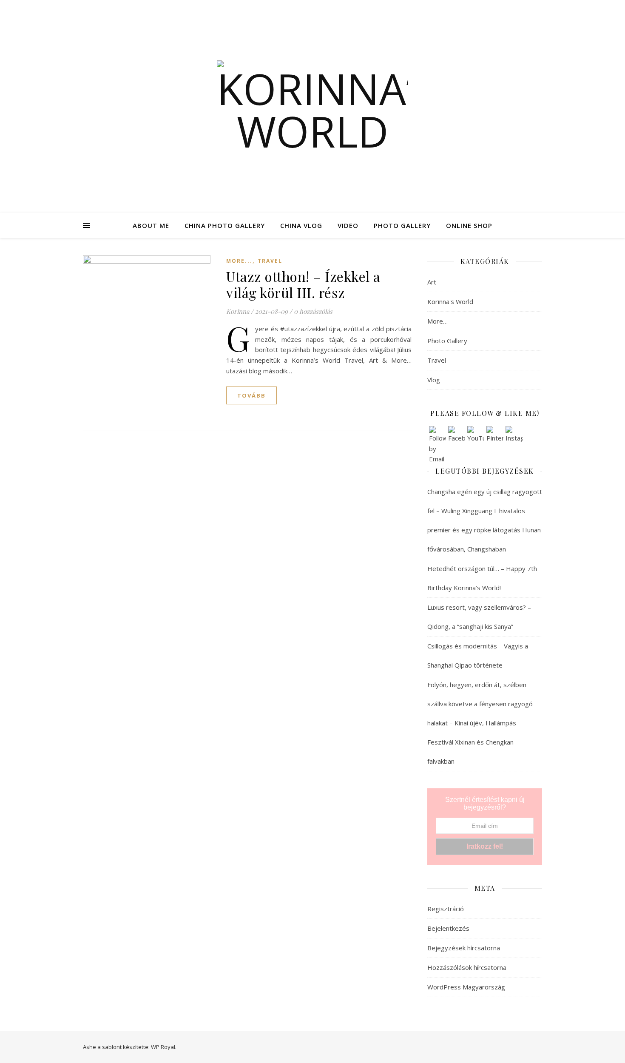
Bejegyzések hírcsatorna (463, 948)
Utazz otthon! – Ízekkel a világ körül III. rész (303, 284)
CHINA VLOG (301, 225)
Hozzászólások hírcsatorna (466, 967)
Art (431, 282)
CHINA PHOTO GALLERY (225, 225)
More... (239, 260)
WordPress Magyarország (466, 987)
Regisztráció (445, 908)
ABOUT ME (151, 225)
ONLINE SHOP (469, 225)
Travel (270, 260)
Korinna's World (450, 301)
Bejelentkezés (448, 928)
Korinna (237, 311)
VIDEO (348, 225)
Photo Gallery (447, 340)
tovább (251, 395)
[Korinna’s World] (312, 106)
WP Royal (163, 1047)
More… (437, 321)
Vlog (433, 379)
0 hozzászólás (313, 311)
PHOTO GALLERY (402, 225)
